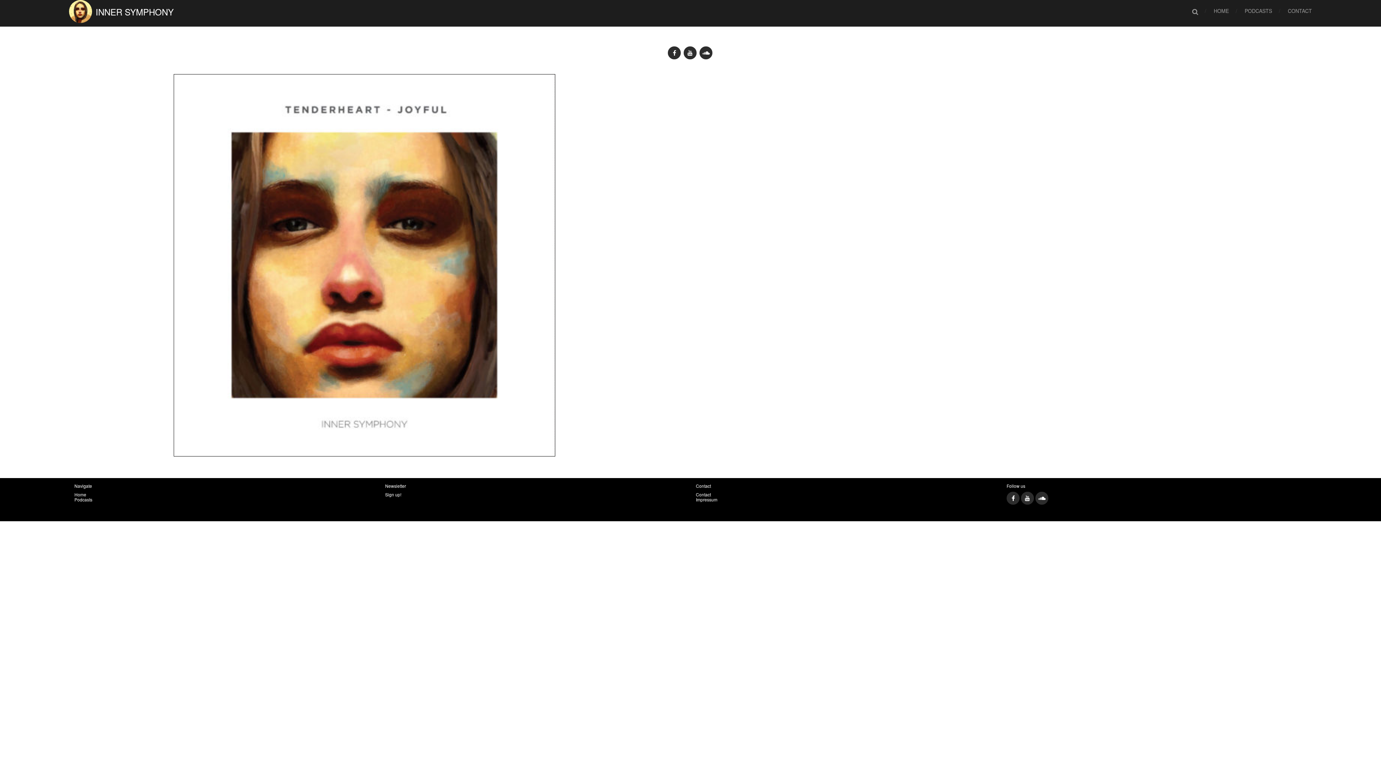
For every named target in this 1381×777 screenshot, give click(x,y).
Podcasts (1258, 10)
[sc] (705, 52)
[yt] (690, 52)
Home (1221, 10)
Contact (1300, 10)
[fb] (674, 52)
